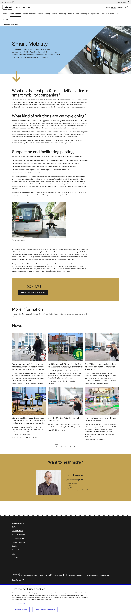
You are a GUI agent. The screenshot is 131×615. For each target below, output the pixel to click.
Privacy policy (58, 575)
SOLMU (40, 384)
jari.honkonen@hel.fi (75, 480)
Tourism (71, 14)
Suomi (108, 7)
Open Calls (95, 14)
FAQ (117, 14)
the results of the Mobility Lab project (28, 192)
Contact (5, 19)
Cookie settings (105, 575)
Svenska (120, 7)
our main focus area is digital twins (39, 140)
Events (26, 384)
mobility (33, 384)
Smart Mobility (15, 14)
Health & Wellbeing (59, 14)
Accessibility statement (75, 575)
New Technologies (82, 14)
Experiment (101, 440)
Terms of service (44, 575)
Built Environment (29, 14)
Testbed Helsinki (18, 523)
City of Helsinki (7, 2)
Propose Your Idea (107, 14)
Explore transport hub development (33, 292)
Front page (5, 24)
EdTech (4, 14)
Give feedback (122, 2)
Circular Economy (44, 14)
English (113, 7)
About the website (92, 575)
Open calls (52, 381)
